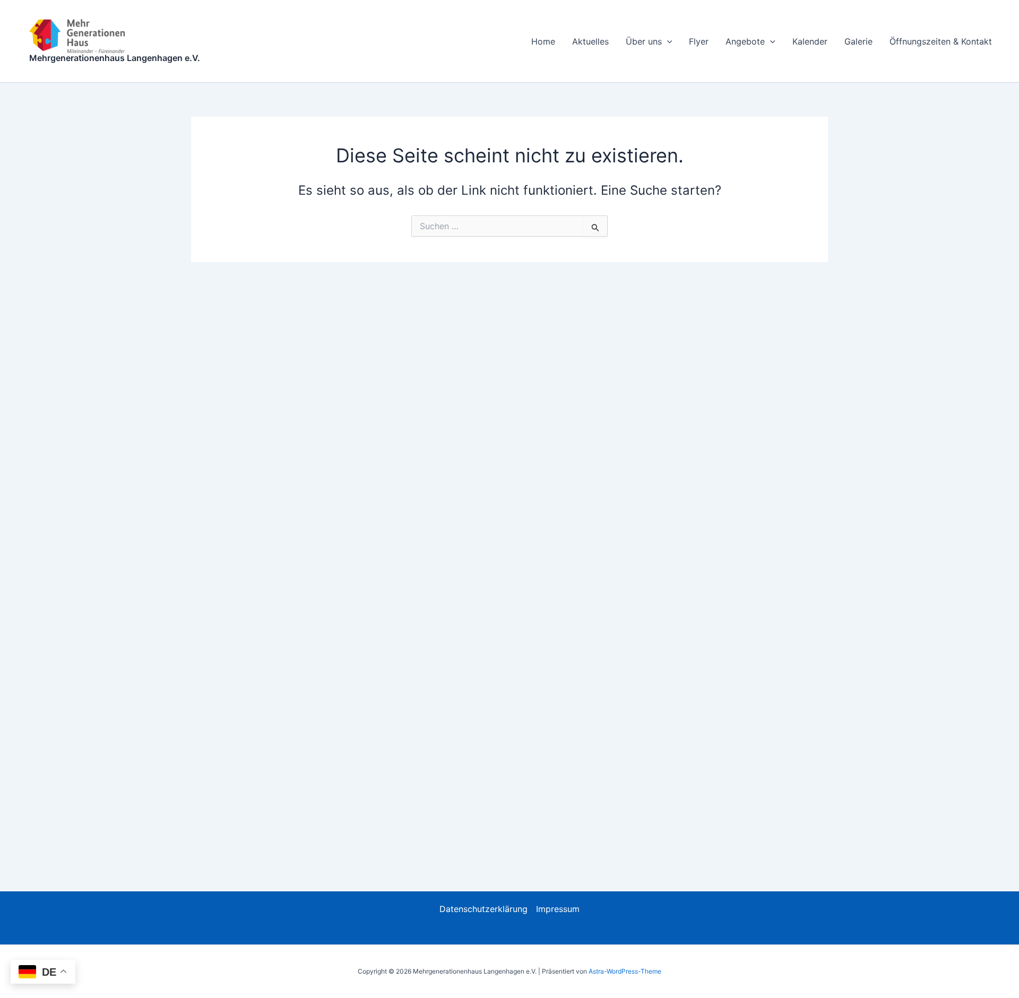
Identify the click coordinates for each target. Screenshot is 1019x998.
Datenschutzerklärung (483, 909)
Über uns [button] (644, 41)
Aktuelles (590, 41)
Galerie (858, 41)
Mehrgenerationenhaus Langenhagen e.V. (114, 58)
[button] (667, 41)
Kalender (809, 41)
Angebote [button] (745, 41)
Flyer (699, 41)
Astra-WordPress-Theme (625, 971)
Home (543, 41)
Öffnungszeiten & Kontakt (941, 41)
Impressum (558, 909)
